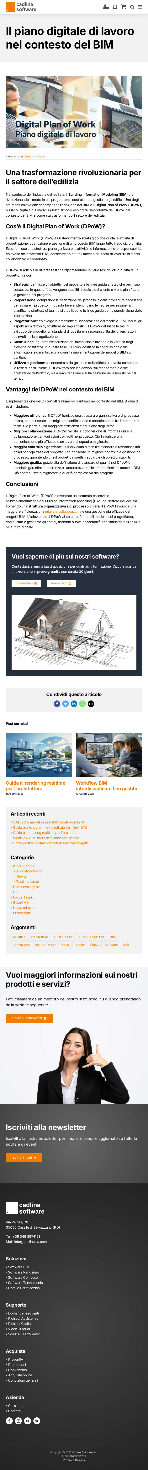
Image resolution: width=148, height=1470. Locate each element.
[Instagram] (18, 1420)
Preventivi (16, 1359)
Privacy (67, 1459)
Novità (21, 876)
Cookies (80, 1459)
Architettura (39, 937)
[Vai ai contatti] (115, 7)
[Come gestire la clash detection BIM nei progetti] (109, 755)
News (65, 945)
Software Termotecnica (26, 1283)
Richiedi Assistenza (23, 1318)
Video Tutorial (19, 1329)
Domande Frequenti (23, 1313)
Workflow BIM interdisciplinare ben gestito (36, 785)
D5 (15, 892)
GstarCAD (21, 902)
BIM (113, 937)
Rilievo (94, 945)
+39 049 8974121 (26, 1236)
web (126, 945)
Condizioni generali (23, 1380)
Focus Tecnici (23, 897)
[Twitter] (36, 1420)
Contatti (14, 1411)
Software (111, 945)
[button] (132, 7)
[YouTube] (27, 1420)
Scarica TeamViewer (24, 1334)
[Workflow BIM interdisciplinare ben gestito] (39, 755)
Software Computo (23, 1277)
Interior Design (45, 945)
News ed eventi (25, 908)
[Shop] (123, 7)
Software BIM (19, 1267)
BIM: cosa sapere (36, 156)
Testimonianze (27, 882)
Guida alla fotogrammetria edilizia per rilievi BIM (50, 827)
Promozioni (22, 913)
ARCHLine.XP (24, 866)
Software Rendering (23, 1272)
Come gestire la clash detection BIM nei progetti (104, 785)
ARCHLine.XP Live (91, 937)
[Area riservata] (106, 7)
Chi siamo (15, 1406)
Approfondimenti (29, 871)
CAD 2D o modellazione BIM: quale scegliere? (49, 822)
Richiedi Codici (19, 1324)
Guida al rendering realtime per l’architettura (47, 833)
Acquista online (20, 1375)
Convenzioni (18, 1370)
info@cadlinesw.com (30, 1242)
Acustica (19, 937)
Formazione (21, 945)
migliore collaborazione (63, 511)
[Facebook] (9, 1420)
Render (80, 945)
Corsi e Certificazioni (24, 1288)
